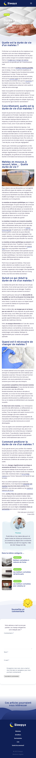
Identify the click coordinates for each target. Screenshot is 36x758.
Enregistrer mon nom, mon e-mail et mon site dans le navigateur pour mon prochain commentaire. (19, 670)
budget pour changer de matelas (18, 60)
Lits (18, 742)
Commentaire (9, 633)
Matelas (18, 731)
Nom (6, 652)
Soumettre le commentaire (12, 676)
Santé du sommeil (18, 745)
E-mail (6, 660)
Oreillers (18, 735)
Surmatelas (18, 738)
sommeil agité (13, 79)
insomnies (28, 81)
